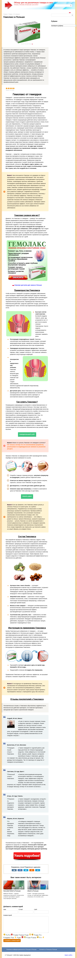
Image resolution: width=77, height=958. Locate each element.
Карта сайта (68, 955)
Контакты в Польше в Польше (48, 949)
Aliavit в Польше (32, 891)
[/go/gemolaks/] (27, 261)
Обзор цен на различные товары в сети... (34, 2)
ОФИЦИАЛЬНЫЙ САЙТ (27, 434)
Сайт (35, 909)
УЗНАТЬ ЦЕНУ (27, 496)
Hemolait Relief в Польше (12, 891)
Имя (4, 909)
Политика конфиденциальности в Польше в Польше (21, 949)
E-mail (21, 909)
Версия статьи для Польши (26, 43)
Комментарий (7, 915)
